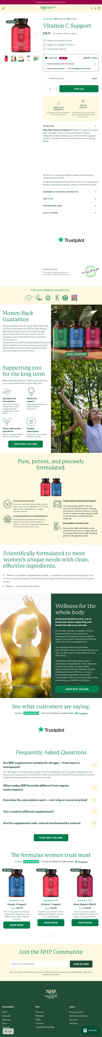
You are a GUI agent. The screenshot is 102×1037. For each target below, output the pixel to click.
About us (40, 1011)
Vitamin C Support (51, 904)
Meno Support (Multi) (85, 904)
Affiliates (73, 1023)
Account (73, 1019)
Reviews (39, 1015)
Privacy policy (76, 1011)
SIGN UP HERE (81, 964)
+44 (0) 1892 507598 (45, 1027)
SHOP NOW (17, 925)
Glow (4, 1023)
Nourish (5, 1027)
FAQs (38, 1019)
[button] (91, 8)
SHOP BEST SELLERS (25, 444)
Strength (6, 1015)
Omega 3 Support (16, 904)
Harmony (6, 1019)
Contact (40, 1023)
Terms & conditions (78, 1015)
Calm (4, 1011)
